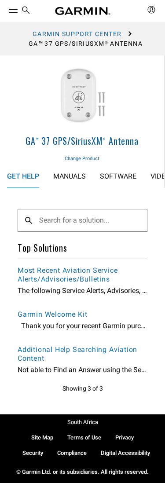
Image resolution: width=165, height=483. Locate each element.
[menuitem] (26, 11)
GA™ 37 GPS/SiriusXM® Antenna (82, 140)
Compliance (72, 453)
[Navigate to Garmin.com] (82, 11)
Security (32, 453)
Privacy (124, 437)
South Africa (82, 422)
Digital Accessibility (125, 453)
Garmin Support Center (77, 33)
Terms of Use (84, 437)
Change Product (82, 158)
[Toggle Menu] (5, 9)
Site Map (42, 437)
